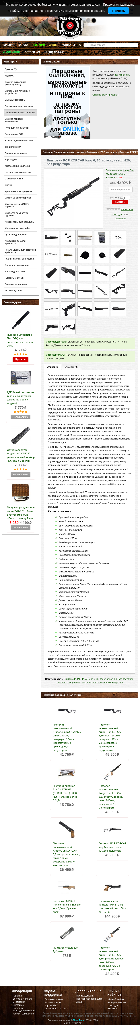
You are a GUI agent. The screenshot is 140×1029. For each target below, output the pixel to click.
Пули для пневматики (16, 128)
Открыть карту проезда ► (105, 95)
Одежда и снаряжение (17, 265)
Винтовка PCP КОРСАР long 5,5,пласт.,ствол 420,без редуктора (112, 847)
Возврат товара (53, 1002)
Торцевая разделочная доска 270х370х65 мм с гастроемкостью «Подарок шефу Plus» (21, 513)
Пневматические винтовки (19, 106)
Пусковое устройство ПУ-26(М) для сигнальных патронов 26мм (20, 340)
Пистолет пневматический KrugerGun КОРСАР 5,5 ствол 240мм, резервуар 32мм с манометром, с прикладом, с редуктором (67, 737)
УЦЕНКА (9, 75)
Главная (8, 45)
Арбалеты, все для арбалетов (15, 242)
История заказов (117, 1002)
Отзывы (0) (71, 367)
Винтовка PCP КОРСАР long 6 (79, 679)
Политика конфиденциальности (24, 1009)
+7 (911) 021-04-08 (54, 52)
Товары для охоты (15, 271)
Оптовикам (32, 52)
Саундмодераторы (15, 100)
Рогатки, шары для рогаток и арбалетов (20, 251)
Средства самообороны (18, 198)
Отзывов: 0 (127, 209)
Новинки (39, 45)
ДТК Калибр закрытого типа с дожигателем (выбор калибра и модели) (20, 398)
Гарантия (18, 995)
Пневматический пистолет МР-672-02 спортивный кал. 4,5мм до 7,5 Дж (112, 906)
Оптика (8, 185)
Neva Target (79, 1020)
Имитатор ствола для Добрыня (65, 949)
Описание (52, 367)
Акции (53, 45)
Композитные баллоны (17, 166)
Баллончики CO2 (14, 134)
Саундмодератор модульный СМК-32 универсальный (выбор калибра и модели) (21, 455)
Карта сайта (51, 1005)
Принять (118, 11)
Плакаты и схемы (14, 278)
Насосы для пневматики (18, 172)
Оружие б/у (11, 69)
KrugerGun (117, 682)
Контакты (68, 45)
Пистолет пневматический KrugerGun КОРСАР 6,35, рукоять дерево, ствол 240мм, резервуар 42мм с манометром (111, 958)
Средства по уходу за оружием (16, 214)
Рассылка (113, 1008)
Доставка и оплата (22, 999)
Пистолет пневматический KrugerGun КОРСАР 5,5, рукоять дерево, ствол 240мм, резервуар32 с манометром (111, 796)
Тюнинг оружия (13, 147)
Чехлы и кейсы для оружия (19, 259)
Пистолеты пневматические (20, 112)
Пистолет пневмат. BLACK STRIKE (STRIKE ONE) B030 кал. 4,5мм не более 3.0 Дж (65, 793)
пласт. (103, 679)
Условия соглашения (23, 1013)
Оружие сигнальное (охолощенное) (15, 83)
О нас (83, 45)
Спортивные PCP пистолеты (101, 152)
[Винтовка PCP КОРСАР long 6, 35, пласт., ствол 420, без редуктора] (73, 224)
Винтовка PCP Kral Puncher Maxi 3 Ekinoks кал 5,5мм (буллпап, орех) (67, 906)
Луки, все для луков (15, 234)
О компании (19, 1002)
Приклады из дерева (16, 153)
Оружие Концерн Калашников (14, 120)
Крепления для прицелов (18, 191)
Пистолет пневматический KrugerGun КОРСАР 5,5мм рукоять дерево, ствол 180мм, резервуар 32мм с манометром (66, 854)
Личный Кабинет (117, 999)
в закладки (116, 214)
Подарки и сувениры (16, 284)
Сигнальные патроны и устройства (17, 92)
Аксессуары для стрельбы (19, 222)
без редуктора (125, 679)
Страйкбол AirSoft (14, 178)
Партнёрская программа (89, 999)
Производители (84, 995)
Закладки (113, 1005)
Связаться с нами (54, 999)
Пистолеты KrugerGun (68, 682)
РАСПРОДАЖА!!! (14, 290)
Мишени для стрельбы (17, 228)
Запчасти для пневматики (19, 140)
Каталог (23, 45)
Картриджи (11, 159)
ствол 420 (112, 679)
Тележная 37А (122, 75)
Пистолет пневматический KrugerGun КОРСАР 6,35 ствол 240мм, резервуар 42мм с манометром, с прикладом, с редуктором (110, 737)
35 (97, 679)
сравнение (120, 218)
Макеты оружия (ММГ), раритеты (17, 205)
